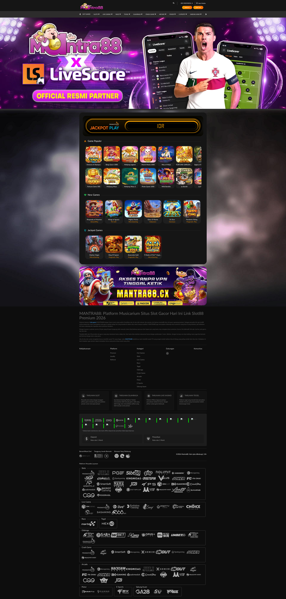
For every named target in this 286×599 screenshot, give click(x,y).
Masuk (187, 7)
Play (114, 128)
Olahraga (137, 14)
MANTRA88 (128, 339)
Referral (113, 360)
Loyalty (112, 356)
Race (117, 14)
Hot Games (86, 14)
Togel (126, 14)
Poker (171, 14)
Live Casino (107, 14)
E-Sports (182, 14)
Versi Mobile (202, 3)
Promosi (113, 353)
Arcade (162, 14)
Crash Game (150, 14)
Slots (96, 14)
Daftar (198, 7)
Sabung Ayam (195, 14)
